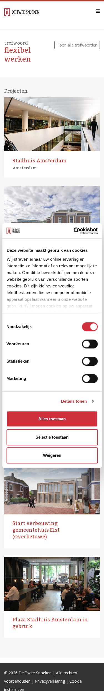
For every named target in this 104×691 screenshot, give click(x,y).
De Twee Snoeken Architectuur (21, 15)
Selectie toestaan (52, 437)
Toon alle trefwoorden (77, 45)
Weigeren (52, 455)
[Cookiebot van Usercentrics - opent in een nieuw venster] (74, 231)
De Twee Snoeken (35, 672)
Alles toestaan (52, 418)
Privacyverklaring (50, 681)
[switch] (90, 344)
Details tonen (74, 401)
